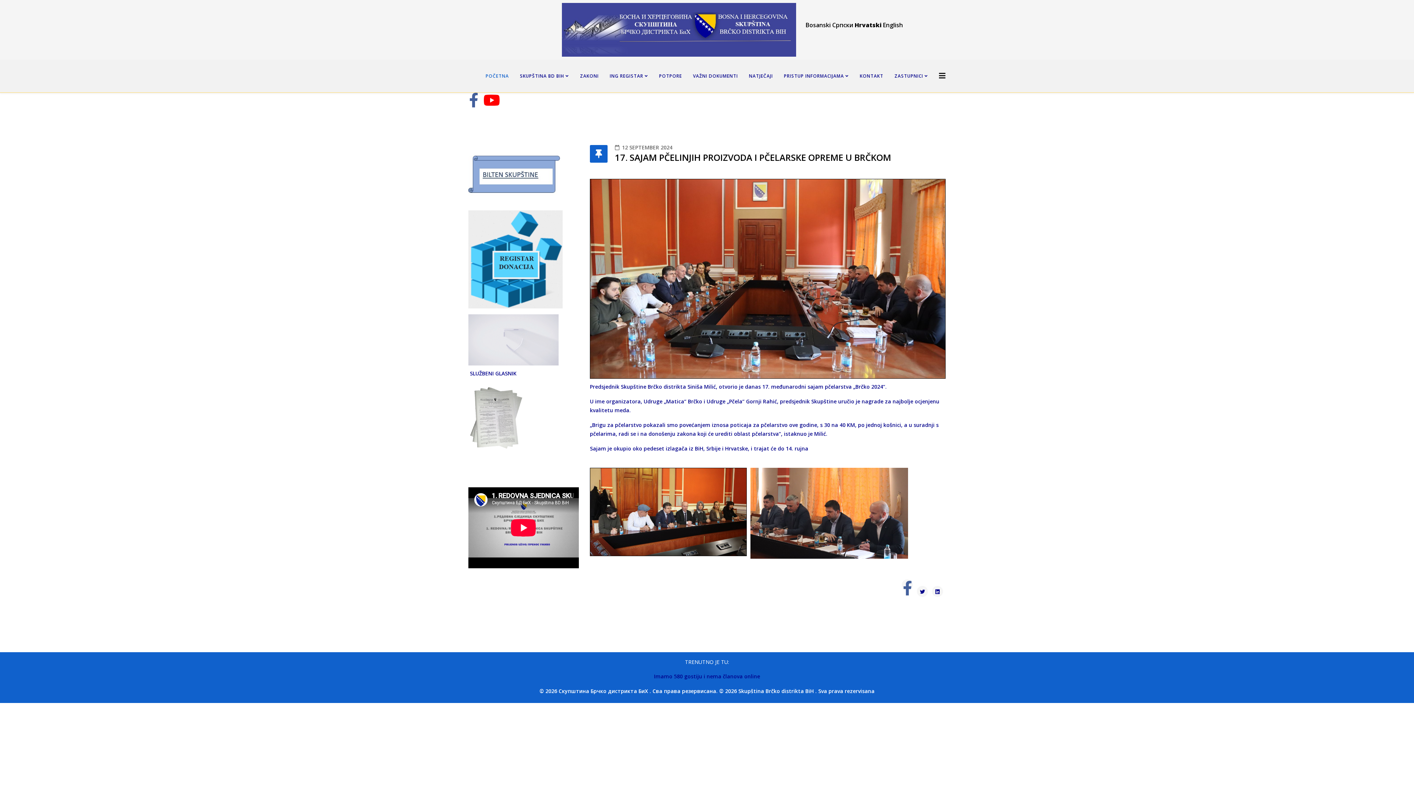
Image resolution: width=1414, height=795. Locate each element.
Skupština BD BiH (542, 76)
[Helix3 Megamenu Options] (942, 76)
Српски (842, 25)
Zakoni (589, 76)
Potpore (670, 76)
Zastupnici (908, 76)
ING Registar (626, 76)
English (893, 25)
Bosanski (818, 25)
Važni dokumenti (715, 76)
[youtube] (491, 103)
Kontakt (871, 76)
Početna (497, 76)
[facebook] (473, 103)
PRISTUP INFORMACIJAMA (814, 76)
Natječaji (761, 76)
